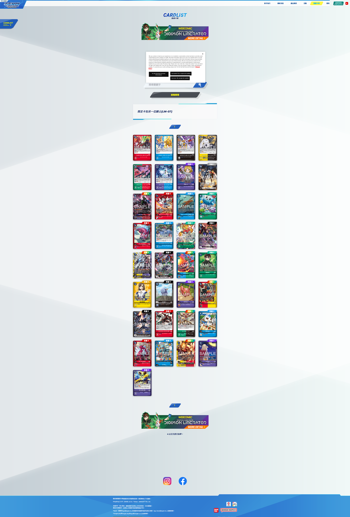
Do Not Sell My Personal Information (158, 74)
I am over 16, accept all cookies (180, 78)
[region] (175, 67)
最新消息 (280, 3)
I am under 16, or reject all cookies (180, 73)
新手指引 (267, 3)
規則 (327, 3)
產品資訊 (294, 3)
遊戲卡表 (316, 3)
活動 (305, 3)
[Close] (203, 54)
